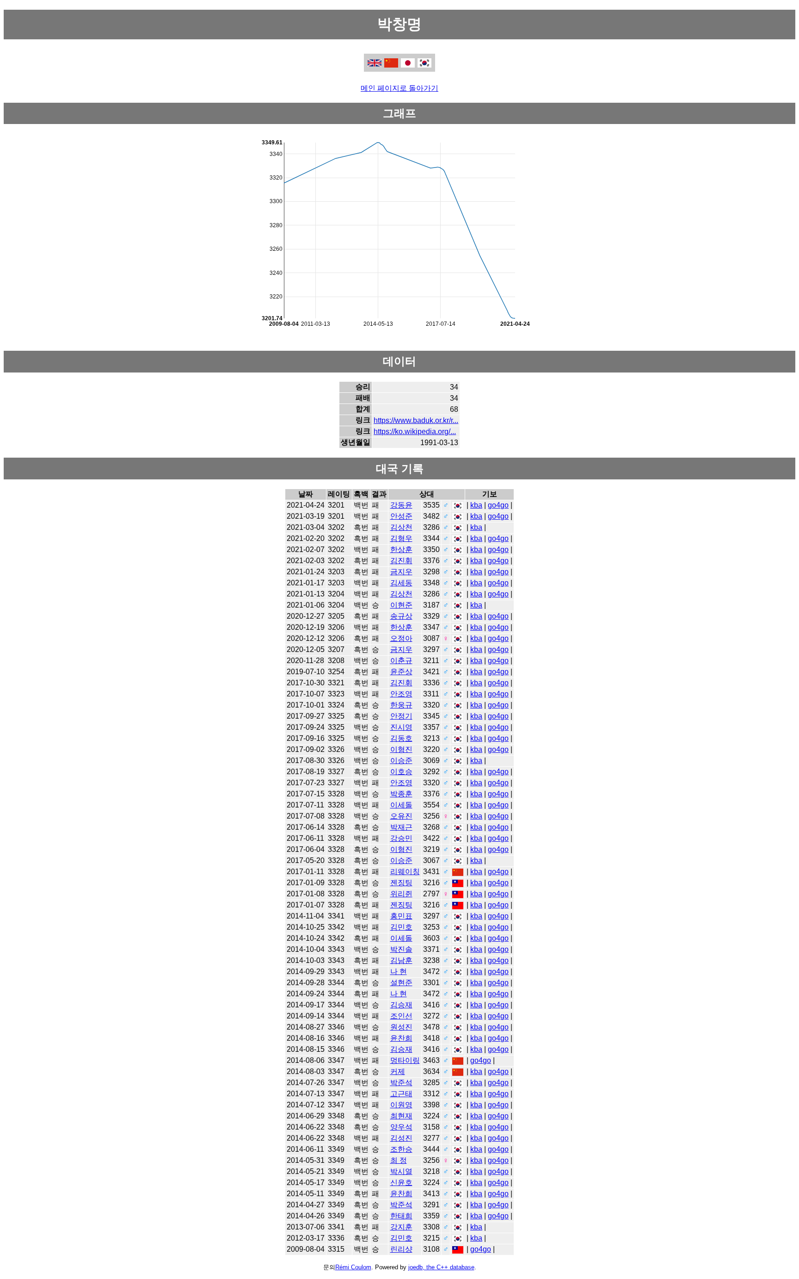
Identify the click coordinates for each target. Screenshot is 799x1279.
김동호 (401, 738)
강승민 (401, 838)
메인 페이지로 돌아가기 (399, 88)
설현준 (401, 983)
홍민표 (401, 916)
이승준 (401, 760)
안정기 (401, 716)
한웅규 (401, 705)
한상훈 (401, 549)
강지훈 (401, 1227)
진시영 (401, 727)
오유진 (401, 816)
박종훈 (401, 794)
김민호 (401, 927)
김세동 (401, 583)
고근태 (401, 1094)
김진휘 (401, 561)
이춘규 (401, 660)
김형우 (401, 538)
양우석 (401, 1127)
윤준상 (401, 672)
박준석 (401, 1083)
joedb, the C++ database (441, 1267)
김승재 (401, 1005)
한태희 (401, 1216)
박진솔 (401, 949)
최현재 (401, 1116)
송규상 (401, 616)
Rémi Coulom (353, 1267)
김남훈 (401, 960)
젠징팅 (401, 883)
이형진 (401, 749)
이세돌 (401, 805)
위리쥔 (401, 894)
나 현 (398, 971)
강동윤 (401, 505)
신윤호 (401, 1182)
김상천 (401, 527)
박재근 (401, 827)
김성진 (401, 1138)
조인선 (401, 1016)
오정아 (401, 638)
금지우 (401, 572)
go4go (498, 505)
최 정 (398, 1160)
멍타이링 (405, 1060)
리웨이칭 (405, 871)
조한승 (401, 1149)
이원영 (401, 1105)
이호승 (401, 772)
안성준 (401, 516)
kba (476, 505)
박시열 (401, 1171)
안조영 (401, 694)
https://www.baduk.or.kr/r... (416, 420)
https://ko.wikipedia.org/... (415, 431)
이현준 (401, 605)
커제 (397, 1071)
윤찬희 (401, 1038)
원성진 (401, 1027)
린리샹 (401, 1249)
